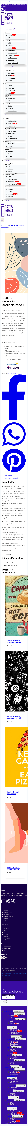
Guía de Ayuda (7, 946)
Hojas (11, 75)
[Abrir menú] (2, 220)
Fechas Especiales (8, 916)
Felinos (10, 171)
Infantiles (10, 45)
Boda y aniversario (13, 63)
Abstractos (6, 928)
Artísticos (10, 86)
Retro (11, 93)
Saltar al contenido (6, 2)
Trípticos (10, 196)
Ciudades (10, 189)
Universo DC (13, 181)
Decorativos (7, 1067)
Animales (6, 910)
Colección (6, 936)
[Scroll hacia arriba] (2, 1001)
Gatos (9, 38)
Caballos (10, 169)
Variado (6, 1098)
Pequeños (10, 156)
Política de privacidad (6, 973)
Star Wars (12, 123)
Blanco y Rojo (11, 98)
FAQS (5, 950)
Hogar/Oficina (7, 939)
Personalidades (12, 111)
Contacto (7, 200)
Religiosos (12, 194)
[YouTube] (6, 958)
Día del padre (11, 60)
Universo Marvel (14, 184)
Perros (12, 35)
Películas (10, 108)
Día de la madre (12, 58)
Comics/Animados (8, 912)
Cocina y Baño (12, 131)
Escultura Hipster (13, 121)
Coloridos (10, 101)
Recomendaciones (8, 948)
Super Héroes (12, 126)
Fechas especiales (12, 1025)
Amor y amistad (12, 53)
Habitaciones (11, 133)
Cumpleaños (13, 55)
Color (5, 932)
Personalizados (8, 1011)
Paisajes (10, 80)
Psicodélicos (11, 91)
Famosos (6, 934)
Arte (5, 930)
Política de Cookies (17, 973)
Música (10, 106)
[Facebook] (2, 10)
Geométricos (11, 73)
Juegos (10, 192)
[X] (4, 10)
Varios (5, 921)
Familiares (6, 914)
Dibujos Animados (13, 179)
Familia (12, 48)
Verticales (10, 146)
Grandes (10, 151)
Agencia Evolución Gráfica (9, 970)
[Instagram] (5, 10)
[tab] (15, 475)
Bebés (9, 43)
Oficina (10, 136)
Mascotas (6, 918)
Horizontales (11, 144)
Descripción (8, 475)
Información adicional (11, 478)
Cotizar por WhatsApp (10, 339)
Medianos (10, 154)
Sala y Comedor (12, 138)
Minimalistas (11, 78)
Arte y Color (7, 1037)
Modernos (11, 88)
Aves (9, 166)
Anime (9, 176)
